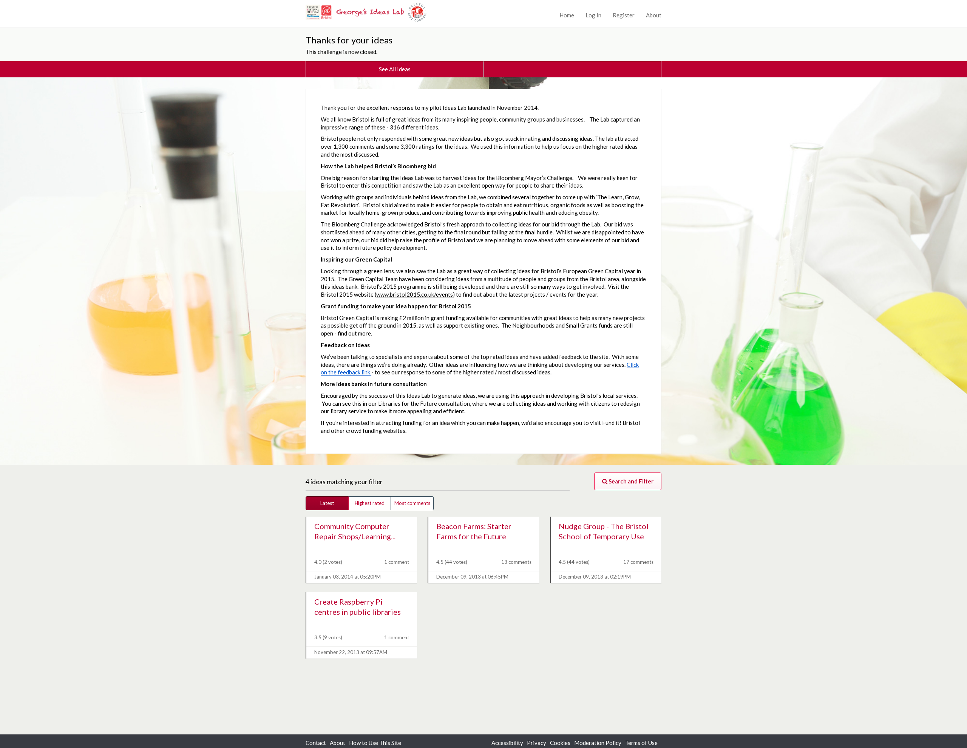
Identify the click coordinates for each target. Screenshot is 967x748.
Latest (327, 503)
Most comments (412, 503)
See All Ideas (395, 69)
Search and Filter (630, 481)
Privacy (536, 742)
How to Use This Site (375, 742)
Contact (316, 742)
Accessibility (507, 742)
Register (624, 15)
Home (566, 15)
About (653, 15)
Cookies (560, 742)
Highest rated (370, 503)
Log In (593, 15)
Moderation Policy (597, 742)
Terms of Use (641, 742)
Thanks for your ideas (349, 39)
